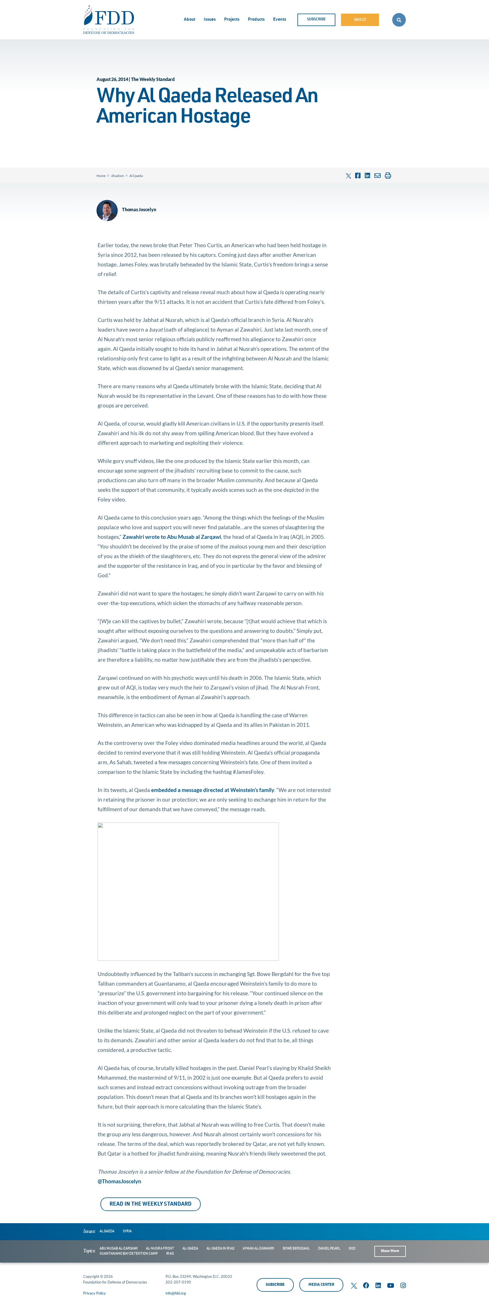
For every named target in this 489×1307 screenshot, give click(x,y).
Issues (210, 20)
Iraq (170, 1253)
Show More (390, 1251)
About (189, 20)
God (352, 1248)
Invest (360, 20)
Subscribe (316, 20)
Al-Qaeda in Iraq (220, 1248)
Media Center (321, 1285)
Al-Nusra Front (160, 1248)
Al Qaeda (136, 176)
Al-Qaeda (190, 1248)
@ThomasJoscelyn (121, 1181)
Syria (127, 1231)
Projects (231, 20)
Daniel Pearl (329, 1248)
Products (256, 20)
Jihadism (117, 176)
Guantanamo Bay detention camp (129, 1253)
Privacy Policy (94, 1293)
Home (101, 176)
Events (279, 20)
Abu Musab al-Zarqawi (119, 1248)
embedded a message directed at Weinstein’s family (212, 790)
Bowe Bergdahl (296, 1248)
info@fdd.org (176, 1293)
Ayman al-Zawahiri (258, 1248)
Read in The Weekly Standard (151, 1204)
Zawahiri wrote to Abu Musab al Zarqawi (172, 536)
